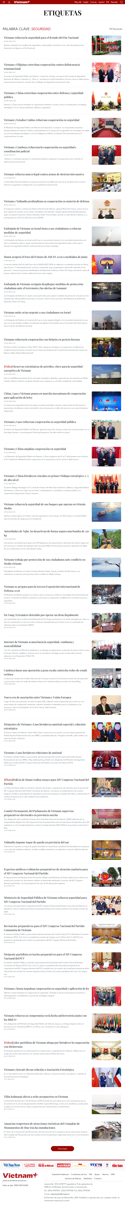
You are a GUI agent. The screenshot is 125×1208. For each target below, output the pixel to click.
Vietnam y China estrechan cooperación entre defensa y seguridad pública (43, 95)
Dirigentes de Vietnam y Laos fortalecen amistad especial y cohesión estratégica (45, 726)
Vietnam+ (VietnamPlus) (22, 2)
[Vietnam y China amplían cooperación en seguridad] (106, 456)
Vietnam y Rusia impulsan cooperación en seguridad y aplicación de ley (46, 988)
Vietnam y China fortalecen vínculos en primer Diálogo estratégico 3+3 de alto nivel (46, 478)
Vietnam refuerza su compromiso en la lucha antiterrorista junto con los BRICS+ (45, 1017)
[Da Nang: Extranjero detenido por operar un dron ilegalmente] (106, 622)
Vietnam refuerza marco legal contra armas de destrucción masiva (44, 174)
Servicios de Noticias (73, 1178)
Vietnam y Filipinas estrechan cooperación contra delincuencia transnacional (42, 66)
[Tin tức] (117, 1165)
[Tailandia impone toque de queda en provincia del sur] (106, 850)
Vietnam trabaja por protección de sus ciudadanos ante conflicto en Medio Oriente (44, 561)
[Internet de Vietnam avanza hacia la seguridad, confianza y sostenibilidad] (106, 649)
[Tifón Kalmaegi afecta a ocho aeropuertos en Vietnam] (106, 1104)
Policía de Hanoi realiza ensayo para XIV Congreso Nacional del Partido (46, 781)
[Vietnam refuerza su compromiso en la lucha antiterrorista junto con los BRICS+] (106, 1023)
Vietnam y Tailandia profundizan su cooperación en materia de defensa (46, 201)
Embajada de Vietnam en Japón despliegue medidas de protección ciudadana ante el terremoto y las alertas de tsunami (43, 286)
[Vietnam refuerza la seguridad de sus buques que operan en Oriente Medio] (106, 512)
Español (101, 2)
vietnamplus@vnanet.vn (60, 1194)
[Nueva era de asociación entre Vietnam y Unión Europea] (106, 705)
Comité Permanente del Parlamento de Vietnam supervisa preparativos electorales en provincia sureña (39, 813)
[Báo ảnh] (64, 1165)
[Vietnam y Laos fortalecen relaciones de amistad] (106, 760)
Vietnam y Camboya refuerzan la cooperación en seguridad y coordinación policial (40, 149)
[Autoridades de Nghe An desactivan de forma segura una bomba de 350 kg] (106, 539)
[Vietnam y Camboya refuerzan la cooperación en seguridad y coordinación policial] (106, 155)
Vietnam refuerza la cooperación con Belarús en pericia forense (42, 339)
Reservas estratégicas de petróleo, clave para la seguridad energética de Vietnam (43, 368)
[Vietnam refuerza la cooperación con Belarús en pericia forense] (106, 347)
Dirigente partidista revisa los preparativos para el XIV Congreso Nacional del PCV (43, 956)
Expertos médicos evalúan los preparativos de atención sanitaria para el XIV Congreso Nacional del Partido (46, 871)
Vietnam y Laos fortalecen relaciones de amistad (33, 752)
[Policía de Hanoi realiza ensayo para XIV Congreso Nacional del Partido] (106, 787)
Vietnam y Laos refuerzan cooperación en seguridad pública (40, 422)
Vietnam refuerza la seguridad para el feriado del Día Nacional (41, 37)
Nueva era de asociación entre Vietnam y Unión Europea (37, 697)
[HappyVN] (80, 1165)
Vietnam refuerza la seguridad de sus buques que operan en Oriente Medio (45, 506)
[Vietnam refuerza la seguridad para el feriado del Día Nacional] (106, 45)
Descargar (62, 1148)
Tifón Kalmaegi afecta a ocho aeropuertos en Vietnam (36, 1096)
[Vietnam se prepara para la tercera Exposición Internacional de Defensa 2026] (106, 594)
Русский (114, 2)
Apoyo (97, 1174)
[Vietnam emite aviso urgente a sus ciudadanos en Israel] (106, 320)
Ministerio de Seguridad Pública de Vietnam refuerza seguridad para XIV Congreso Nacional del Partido (45, 899)
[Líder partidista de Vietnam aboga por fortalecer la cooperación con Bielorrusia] (106, 1050)
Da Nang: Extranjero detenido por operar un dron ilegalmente (41, 615)
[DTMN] (46, 1165)
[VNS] (12, 1165)
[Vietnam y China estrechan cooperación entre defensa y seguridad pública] (106, 100)
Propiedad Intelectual (60, 1174)
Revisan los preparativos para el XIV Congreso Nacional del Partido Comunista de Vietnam (44, 928)
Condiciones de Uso (79, 1174)
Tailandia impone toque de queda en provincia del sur (36, 842)
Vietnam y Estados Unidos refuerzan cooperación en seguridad (41, 120)
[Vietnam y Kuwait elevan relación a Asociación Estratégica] (106, 1077)
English (86, 2)
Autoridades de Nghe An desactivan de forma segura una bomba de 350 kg (46, 533)
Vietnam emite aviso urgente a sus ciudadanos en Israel (37, 312)
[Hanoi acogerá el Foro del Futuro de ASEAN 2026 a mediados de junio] (106, 264)
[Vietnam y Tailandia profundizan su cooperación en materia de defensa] (106, 209)
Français (93, 2)
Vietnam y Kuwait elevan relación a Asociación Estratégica (39, 1069)
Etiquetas (63, 12)
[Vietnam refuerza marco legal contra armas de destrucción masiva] (106, 182)
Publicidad (88, 1178)
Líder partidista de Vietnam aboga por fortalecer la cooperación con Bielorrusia (46, 1044)
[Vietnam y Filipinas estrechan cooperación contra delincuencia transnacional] (106, 72)
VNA (113, 1174)
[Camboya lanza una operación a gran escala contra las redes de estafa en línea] (106, 678)
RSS (90, 1174)
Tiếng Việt (77, 2)
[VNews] (107, 1165)
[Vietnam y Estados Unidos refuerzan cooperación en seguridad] (106, 127)
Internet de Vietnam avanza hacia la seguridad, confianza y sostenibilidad (39, 644)
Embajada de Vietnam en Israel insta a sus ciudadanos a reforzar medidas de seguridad (42, 230)
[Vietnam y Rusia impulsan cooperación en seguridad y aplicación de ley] (106, 996)
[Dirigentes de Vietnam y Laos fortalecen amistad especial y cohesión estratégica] (106, 732)
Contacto (97, 1178)
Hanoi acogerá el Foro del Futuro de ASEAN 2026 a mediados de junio (45, 257)
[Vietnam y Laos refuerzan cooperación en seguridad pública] (106, 429)
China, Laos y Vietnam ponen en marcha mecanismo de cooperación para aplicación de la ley (45, 395)
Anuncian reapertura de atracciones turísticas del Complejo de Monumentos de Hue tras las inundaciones (42, 1125)
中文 (107, 2)
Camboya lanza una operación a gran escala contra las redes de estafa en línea (45, 672)
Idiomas (105, 1174)
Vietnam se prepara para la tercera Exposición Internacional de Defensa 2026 (42, 588)
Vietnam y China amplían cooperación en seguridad (35, 449)
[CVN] (29, 1165)
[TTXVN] (96, 1165)
